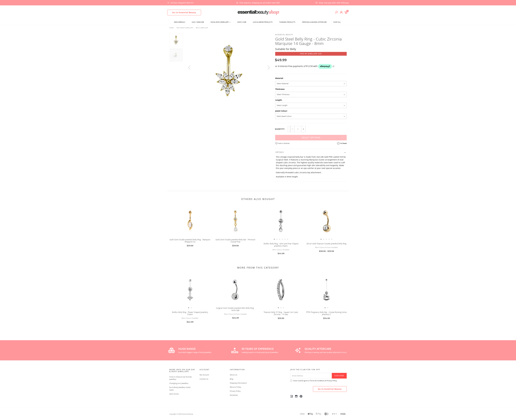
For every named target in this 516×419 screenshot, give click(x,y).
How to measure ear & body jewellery (180, 378)
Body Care (241, 22)
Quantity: (280, 129)
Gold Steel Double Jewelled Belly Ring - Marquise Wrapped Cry (190, 240)
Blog (231, 379)
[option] (229, 70)
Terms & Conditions (317, 380)
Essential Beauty (284, 34)
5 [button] (285, 239)
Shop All (337, 22)
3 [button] (279, 239)
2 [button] (277, 239)
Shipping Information (238, 383)
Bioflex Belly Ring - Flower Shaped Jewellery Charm (190, 313)
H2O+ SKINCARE (198, 22)
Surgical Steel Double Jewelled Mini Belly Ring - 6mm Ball (235, 309)
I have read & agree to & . (315, 380)
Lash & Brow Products (263, 22)
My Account (204, 375)
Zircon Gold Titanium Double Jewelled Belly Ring (326, 243)
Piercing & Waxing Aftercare (314, 22)
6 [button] (287, 239)
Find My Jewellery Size (311, 54)
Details (280, 152)
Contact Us (204, 379)
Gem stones (174, 394)
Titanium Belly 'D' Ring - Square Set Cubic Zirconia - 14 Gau (281, 313)
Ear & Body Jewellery (220, 22)
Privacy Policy (235, 391)
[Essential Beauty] (258, 12)
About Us (233, 375)
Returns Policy (235, 387)
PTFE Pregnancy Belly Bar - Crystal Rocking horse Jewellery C (326, 313)
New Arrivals (179, 22)
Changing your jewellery (178, 383)
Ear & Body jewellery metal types (179, 388)
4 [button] (282, 239)
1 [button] (274, 239)
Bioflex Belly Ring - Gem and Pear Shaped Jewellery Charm (281, 244)
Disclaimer (234, 395)
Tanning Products (287, 22)
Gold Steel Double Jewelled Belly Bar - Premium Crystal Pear (235, 240)
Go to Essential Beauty (184, 12)
